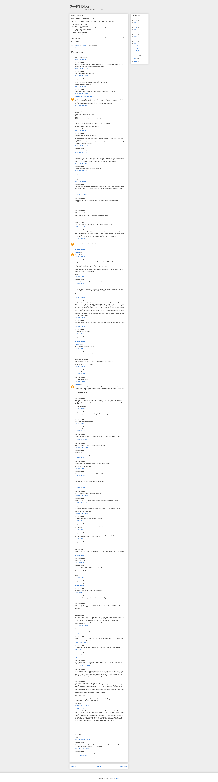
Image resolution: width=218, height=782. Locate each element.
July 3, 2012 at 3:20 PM (80, 592)
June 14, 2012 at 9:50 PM (81, 276)
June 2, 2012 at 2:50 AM (81, 195)
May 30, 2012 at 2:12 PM (81, 163)
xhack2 (76, 109)
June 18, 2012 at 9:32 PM (81, 374)
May (136, 48)
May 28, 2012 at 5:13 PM (81, 130)
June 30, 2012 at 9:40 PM (81, 555)
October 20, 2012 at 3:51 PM (82, 678)
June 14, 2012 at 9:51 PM (81, 283)
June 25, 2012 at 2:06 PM (81, 488)
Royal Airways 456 (79, 708)
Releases (77, 47)
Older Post (123, 766)
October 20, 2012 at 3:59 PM (82, 705)
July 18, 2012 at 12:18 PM (81, 625)
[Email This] (90, 45)
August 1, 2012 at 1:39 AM (81, 642)
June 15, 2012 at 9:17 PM (81, 326)
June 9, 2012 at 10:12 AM (81, 226)
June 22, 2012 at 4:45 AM (81, 431)
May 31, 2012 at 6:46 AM (81, 181)
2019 (135, 32)
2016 (135, 39)
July (136, 45)
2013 (135, 41)
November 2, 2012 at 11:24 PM (82, 739)
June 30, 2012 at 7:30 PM (81, 546)
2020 (135, 29)
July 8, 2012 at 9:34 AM (80, 612)
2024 (135, 20)
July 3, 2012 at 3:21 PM (80, 600)
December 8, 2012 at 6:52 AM (82, 755)
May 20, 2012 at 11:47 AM (81, 75)
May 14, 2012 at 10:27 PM (81, 68)
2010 (135, 61)
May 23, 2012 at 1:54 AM (81, 86)
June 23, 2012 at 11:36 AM (81, 447)
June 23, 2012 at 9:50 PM (81, 458)
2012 (135, 43)
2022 (135, 25)
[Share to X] (93, 45)
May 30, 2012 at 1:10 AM (81, 152)
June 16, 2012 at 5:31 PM (81, 341)
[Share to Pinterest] (96, 45)
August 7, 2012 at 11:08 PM (81, 649)
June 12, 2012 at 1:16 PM (81, 249)
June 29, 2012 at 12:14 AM (81, 495)
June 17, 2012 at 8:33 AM (81, 356)
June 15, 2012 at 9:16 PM (81, 317)
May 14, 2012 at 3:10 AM (81, 59)
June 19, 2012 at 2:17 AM (81, 381)
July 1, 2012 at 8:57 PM (80, 577)
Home (99, 766)
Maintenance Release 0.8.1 (138, 51)
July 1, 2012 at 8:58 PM (80, 585)
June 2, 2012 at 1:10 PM (81, 207)
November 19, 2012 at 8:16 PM (82, 748)
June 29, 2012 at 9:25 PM (81, 529)
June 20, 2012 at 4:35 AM (81, 395)
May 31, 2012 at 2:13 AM (81, 170)
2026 (135, 18)
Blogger (117, 778)
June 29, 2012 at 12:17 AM (81, 502)
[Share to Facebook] (95, 45)
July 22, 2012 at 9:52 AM (81, 633)
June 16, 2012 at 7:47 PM (81, 348)
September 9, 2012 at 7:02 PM (82, 666)
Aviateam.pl (78, 344)
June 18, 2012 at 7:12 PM (81, 366)
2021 (135, 27)
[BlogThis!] (92, 45)
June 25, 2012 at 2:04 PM (81, 476)
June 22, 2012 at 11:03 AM (81, 440)
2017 (135, 36)
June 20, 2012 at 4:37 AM (81, 408)
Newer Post (74, 766)
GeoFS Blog (79, 6)
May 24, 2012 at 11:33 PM (81, 93)
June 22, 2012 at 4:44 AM (81, 416)
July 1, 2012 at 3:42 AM (80, 562)
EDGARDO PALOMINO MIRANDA (83, 97)
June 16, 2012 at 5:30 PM (81, 333)
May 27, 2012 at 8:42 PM (81, 105)
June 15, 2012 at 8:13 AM (81, 297)
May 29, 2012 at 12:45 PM (81, 145)
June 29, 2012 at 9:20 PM (81, 520)
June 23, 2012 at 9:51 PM (81, 468)
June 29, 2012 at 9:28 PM (81, 538)
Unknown (77, 242)
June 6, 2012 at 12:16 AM (81, 219)
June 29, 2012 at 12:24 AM (81, 513)
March (137, 55)
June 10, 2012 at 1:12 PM (81, 238)
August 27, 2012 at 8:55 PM (81, 657)
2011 (135, 58)
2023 (135, 22)
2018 (135, 34)
